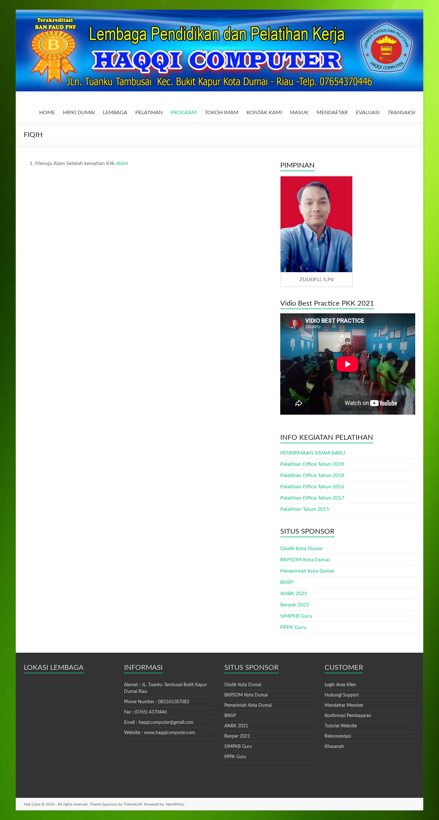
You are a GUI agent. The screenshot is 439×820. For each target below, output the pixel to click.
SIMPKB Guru (296, 616)
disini (122, 163)
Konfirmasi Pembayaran (348, 716)
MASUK (299, 112)
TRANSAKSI (401, 112)
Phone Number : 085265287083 (156, 702)
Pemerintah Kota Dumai (307, 571)
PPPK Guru (293, 627)
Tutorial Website (341, 726)
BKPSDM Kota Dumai (305, 559)
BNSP (286, 582)
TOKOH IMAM (221, 112)
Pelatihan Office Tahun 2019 (312, 464)
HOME (47, 112)
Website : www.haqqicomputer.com (159, 733)
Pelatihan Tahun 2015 (304, 509)
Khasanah (334, 746)
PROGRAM (184, 112)
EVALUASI (368, 112)
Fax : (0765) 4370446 (145, 712)
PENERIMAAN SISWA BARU (312, 453)
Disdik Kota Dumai (301, 548)
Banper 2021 (294, 604)
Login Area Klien (340, 685)
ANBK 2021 (293, 593)
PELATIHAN (149, 112)
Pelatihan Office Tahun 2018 (312, 475)
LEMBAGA (115, 112)
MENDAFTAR (332, 112)
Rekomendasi (338, 736)
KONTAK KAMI (264, 112)
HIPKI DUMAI (79, 112)
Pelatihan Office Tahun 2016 (312, 486)
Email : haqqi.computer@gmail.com (158, 722)
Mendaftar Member (344, 705)
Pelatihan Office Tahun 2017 (312, 498)
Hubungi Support (342, 695)
